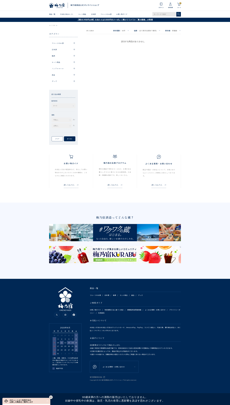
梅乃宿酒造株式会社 (96, 377)
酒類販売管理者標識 (134, 310)
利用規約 (101, 313)
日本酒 (93, 14)
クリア (57, 138)
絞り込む (69, 138)
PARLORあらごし (67, 14)
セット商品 (82, 14)
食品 (132, 295)
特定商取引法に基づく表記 (114, 310)
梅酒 (114, 295)
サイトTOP (52, 25)
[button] (26, 401)
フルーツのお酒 (106, 14)
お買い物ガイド (121, 14)
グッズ (140, 295)
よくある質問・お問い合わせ (155, 310)
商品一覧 (52, 14)
